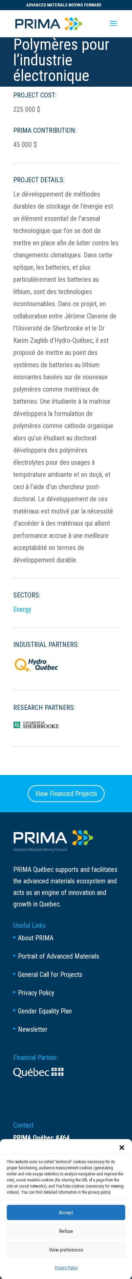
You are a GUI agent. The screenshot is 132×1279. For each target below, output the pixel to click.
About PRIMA (35, 938)
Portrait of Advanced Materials (58, 956)
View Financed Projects (66, 794)
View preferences (66, 1250)
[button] (121, 1147)
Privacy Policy (66, 1267)
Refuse (66, 1231)
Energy (22, 609)
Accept (66, 1213)
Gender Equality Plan (45, 1011)
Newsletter (32, 1029)
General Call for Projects (50, 974)
